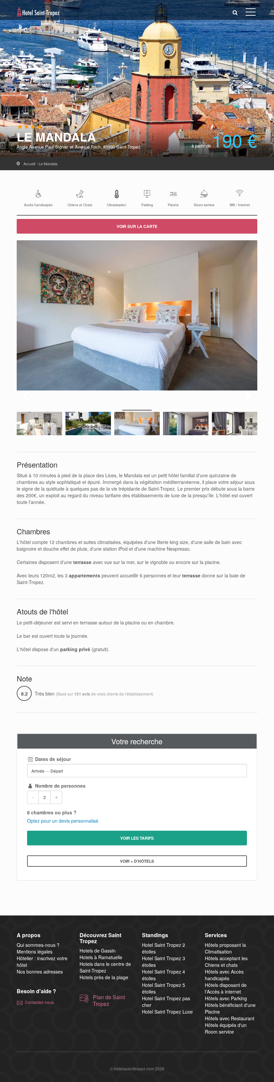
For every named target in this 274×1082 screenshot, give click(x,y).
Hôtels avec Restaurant (229, 1018)
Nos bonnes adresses (40, 971)
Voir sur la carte (137, 226)
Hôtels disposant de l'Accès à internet (226, 988)
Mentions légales (34, 951)
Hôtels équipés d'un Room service (226, 1028)
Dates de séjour (52, 759)
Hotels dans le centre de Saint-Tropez (105, 967)
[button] (235, 12)
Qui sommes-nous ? (38, 944)
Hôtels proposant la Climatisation (225, 948)
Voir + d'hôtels (137, 861)
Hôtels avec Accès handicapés (224, 975)
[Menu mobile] (251, 13)
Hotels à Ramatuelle (101, 957)
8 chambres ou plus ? (52, 812)
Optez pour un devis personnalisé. (63, 820)
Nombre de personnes (60, 785)
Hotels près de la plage (104, 977)
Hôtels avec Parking (226, 998)
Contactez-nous (39, 1002)
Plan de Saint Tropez (109, 1000)
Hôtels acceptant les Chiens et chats (226, 961)
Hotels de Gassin (98, 950)
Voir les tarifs (137, 838)
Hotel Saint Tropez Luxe (167, 1011)
